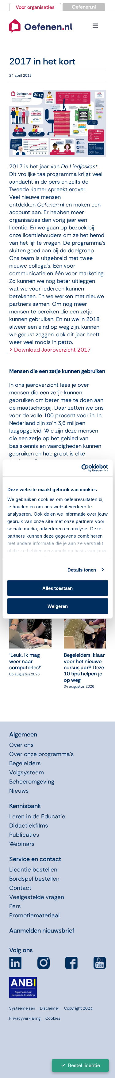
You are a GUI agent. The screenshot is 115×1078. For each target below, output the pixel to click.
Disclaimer (49, 1008)
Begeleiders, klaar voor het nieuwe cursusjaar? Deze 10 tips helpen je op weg (84, 667)
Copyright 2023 (78, 1008)
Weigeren (58, 605)
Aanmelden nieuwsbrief (41, 930)
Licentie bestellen (33, 869)
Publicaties (24, 835)
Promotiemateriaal (34, 915)
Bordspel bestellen (34, 878)
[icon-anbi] (23, 979)
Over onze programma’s (41, 754)
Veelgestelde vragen (36, 897)
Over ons (21, 745)
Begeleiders (25, 763)
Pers (15, 906)
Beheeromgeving (31, 781)
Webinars (22, 844)
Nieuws (19, 791)
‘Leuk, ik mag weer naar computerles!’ (25, 661)
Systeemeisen (22, 1008)
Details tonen (81, 569)
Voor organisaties (35, 7)
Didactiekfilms (28, 825)
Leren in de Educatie (37, 816)
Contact (20, 888)
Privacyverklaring (24, 1018)
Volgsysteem (26, 772)
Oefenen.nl (84, 7)
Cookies (52, 1018)
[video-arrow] (40, 18)
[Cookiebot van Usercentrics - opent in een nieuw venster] (82, 468)
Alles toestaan (57, 588)
